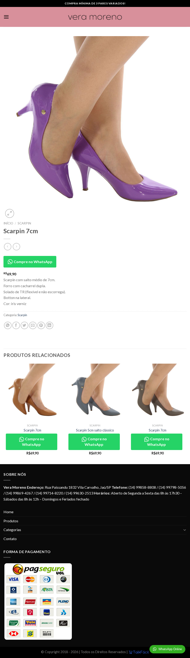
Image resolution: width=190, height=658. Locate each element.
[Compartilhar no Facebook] (16, 325)
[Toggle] (185, 529)
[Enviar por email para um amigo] (33, 325)
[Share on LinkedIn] (49, 325)
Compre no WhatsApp (32, 261)
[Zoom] (9, 213)
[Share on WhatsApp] (8, 325)
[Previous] (3, 413)
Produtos (10, 521)
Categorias (12, 529)
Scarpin (24, 223)
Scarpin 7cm (32, 430)
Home (8, 512)
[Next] (186, 413)
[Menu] (6, 16)
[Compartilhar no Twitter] (24, 325)
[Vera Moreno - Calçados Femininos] (95, 17)
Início (8, 223)
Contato (10, 538)
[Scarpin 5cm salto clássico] (95, 393)
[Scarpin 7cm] (32, 393)
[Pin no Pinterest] (41, 325)
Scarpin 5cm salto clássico (95, 430)
